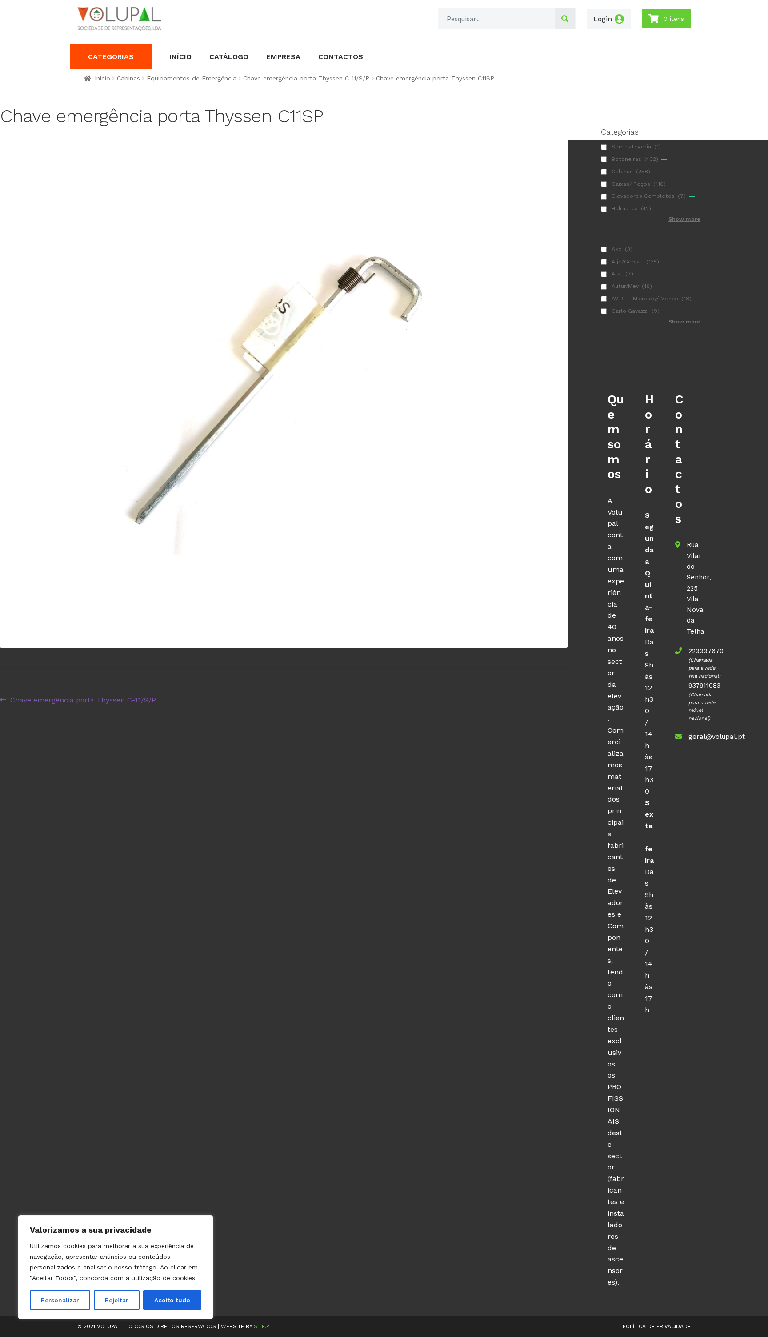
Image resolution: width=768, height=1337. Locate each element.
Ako (622, 249)
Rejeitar (116, 1300)
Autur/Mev (632, 286)
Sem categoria (636, 147)
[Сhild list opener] (664, 159)
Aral (622, 274)
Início (180, 56)
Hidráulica (631, 208)
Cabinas (128, 78)
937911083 (704, 686)
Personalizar (60, 1300)
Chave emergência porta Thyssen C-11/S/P (306, 78)
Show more (684, 219)
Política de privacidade (657, 1326)
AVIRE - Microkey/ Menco (652, 298)
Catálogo (228, 56)
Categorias (111, 56)
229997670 (706, 651)
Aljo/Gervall (635, 262)
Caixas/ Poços (639, 184)
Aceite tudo (172, 1300)
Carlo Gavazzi (636, 311)
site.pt (263, 1326)
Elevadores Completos (649, 196)
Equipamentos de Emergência (191, 78)
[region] (115, 1267)
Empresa (283, 56)
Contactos (340, 56)
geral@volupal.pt (716, 737)
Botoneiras (635, 159)
